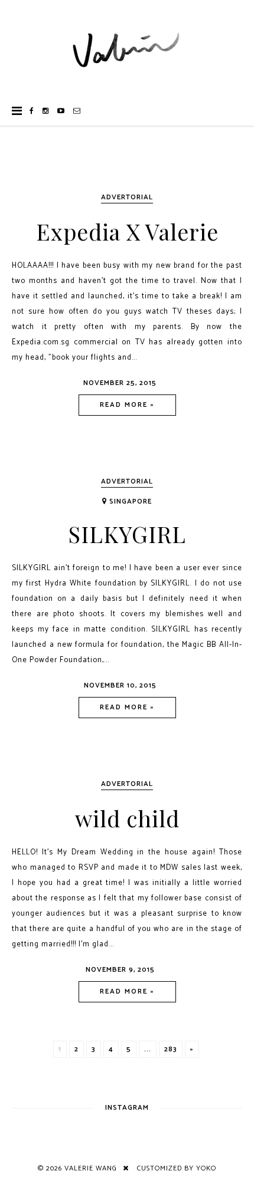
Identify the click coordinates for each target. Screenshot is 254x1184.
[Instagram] (46, 110)
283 (170, 1049)
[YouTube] (61, 110)
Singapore (130, 501)
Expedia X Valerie (127, 231)
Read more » (127, 404)
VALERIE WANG (90, 1168)
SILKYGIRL (127, 534)
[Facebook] (32, 110)
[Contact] (77, 110)
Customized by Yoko (176, 1168)
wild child (127, 818)
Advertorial (127, 197)
